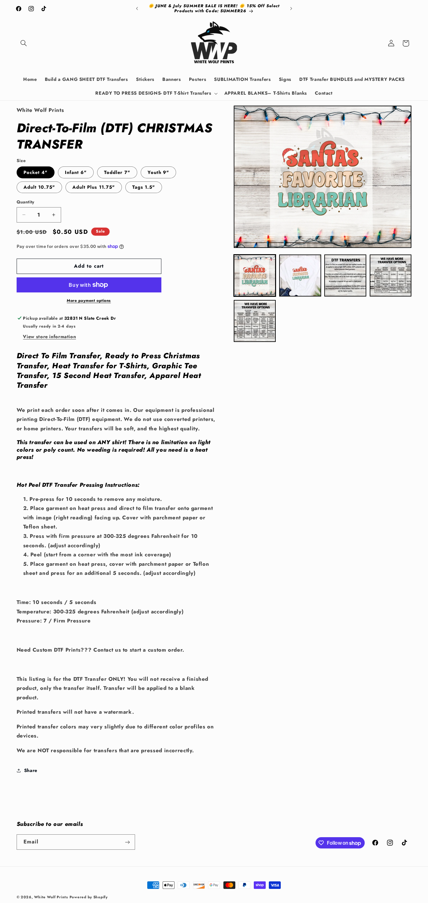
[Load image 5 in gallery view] (255, 321)
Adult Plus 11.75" (93, 187)
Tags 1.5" (143, 187)
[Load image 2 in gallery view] (300, 276)
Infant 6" (76, 172)
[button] (24, 43)
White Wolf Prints (51, 897)
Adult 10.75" (39, 187)
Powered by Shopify (89, 897)
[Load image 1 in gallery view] (255, 276)
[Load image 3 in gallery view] (345, 276)
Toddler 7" (117, 172)
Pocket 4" (35, 172)
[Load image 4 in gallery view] (391, 276)
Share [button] (30, 770)
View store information (49, 336)
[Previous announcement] (137, 8)
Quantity (25, 202)
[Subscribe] (127, 842)
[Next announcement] (291, 8)
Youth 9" (158, 172)
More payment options (89, 300)
